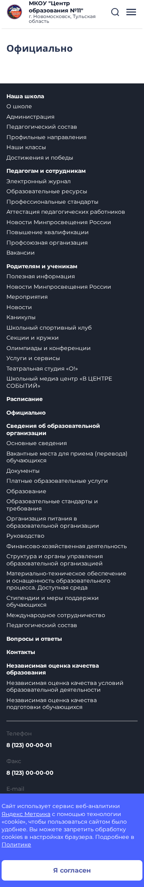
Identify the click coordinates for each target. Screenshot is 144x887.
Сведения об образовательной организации (53, 430)
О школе (19, 106)
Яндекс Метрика (26, 814)
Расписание (24, 399)
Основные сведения (36, 443)
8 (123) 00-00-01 (29, 745)
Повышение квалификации (47, 232)
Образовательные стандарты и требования (52, 505)
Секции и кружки (32, 337)
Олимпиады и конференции (48, 348)
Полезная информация (40, 276)
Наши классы (26, 147)
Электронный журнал (38, 181)
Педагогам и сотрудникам (46, 171)
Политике (16, 844)
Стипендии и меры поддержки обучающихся (52, 601)
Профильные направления (46, 137)
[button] (115, 12)
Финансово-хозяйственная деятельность (66, 546)
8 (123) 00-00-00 (30, 772)
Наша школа (25, 96)
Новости (19, 307)
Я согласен (72, 870)
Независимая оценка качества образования (52, 669)
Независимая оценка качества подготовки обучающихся (51, 704)
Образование (26, 491)
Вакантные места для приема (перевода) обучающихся (67, 457)
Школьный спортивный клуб (49, 327)
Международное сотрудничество (55, 615)
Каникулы (21, 317)
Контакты (20, 652)
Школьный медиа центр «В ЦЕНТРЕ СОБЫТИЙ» (59, 382)
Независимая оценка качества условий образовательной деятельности (65, 686)
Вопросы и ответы (34, 639)
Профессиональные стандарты (52, 201)
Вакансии (20, 252)
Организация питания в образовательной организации (52, 522)
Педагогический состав (41, 126)
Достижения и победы (39, 157)
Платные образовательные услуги (57, 480)
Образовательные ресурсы (46, 191)
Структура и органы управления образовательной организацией (54, 560)
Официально (26, 412)
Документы (23, 470)
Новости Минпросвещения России (58, 222)
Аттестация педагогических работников (65, 211)
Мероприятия (27, 296)
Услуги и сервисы (33, 358)
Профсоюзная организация (47, 242)
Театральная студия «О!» (42, 368)
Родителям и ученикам (41, 266)
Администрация (30, 116)
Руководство (25, 535)
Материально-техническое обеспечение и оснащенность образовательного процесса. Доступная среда (66, 580)
